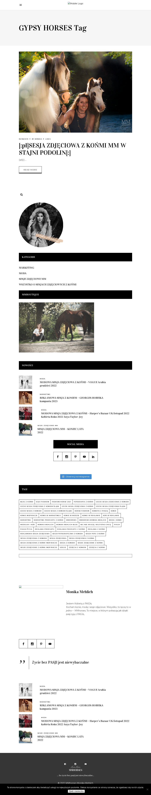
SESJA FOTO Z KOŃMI (95, 534)
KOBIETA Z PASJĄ (100, 511)
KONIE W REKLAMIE (91, 515)
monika (38, 139)
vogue (63, 547)
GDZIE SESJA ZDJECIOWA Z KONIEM (112, 502)
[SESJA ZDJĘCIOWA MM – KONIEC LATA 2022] (25, 429)
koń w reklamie (111, 515)
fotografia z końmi (83, 502)
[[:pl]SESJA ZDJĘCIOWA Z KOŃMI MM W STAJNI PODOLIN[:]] (75, 92)
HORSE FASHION (82, 511)
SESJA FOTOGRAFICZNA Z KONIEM (67, 534)
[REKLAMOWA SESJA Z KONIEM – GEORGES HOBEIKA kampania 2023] (25, 397)
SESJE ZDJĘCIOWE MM (32, 279)
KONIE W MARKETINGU (50, 515)
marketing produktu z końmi (48, 520)
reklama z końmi (96, 529)
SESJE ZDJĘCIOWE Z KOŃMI (90, 543)
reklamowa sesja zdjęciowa (35, 534)
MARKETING (26, 267)
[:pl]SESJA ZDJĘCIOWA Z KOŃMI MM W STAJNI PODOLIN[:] (72, 149)
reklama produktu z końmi (71, 529)
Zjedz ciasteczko (76, 791)
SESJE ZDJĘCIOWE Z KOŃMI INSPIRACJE (38, 547)
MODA (22, 273)
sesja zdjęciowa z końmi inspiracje (38, 543)
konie (113, 511)
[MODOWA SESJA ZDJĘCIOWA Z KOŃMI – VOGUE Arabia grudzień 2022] (25, 382)
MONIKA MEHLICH (46, 525)
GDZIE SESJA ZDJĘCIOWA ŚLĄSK (110, 506)
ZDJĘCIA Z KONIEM (77, 547)
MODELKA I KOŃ (27, 525)
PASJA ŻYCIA (26, 529)
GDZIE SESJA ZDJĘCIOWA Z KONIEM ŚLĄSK (39, 506)
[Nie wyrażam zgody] (147, 789)
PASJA (117, 525)
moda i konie (115, 520)
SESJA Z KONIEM (67, 543)
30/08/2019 (23, 139)
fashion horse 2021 (61, 502)
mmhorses (71, 520)
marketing (25, 520)
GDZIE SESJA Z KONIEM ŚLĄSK (58, 511)
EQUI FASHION (42, 502)
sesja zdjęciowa (58, 538)
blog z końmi (26, 502)
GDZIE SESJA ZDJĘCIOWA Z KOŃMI (77, 506)
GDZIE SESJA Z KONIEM (31, 511)
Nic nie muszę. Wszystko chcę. (96, 525)
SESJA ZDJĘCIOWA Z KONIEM (33, 538)
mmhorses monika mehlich (92, 520)
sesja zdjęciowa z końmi (81, 538)
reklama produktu (44, 529)
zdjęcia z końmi (97, 547)
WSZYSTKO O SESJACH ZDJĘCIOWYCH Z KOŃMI (47, 284)
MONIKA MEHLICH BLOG (67, 525)
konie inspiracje (28, 515)
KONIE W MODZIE (71, 515)
